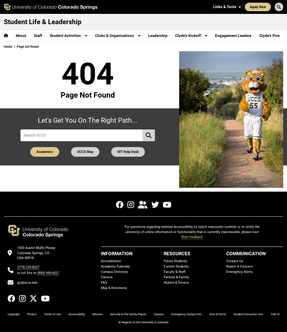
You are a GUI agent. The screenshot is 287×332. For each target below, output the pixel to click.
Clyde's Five (269, 35)
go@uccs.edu (27, 283)
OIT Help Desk (128, 152)
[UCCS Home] (50, 7)
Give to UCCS (217, 314)
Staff (38, 35)
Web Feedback (192, 237)
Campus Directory (114, 272)
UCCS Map (85, 152)
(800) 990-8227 (48, 273)
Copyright (14, 314)
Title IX (275, 314)
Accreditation (111, 261)
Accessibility (77, 314)
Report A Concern (239, 266)
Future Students (175, 261)
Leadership (157, 35)
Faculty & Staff (174, 272)
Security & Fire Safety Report (128, 314)
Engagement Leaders (233, 35)
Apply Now (258, 7)
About (21, 35)
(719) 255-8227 (28, 267)
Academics (44, 152)
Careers (107, 277)
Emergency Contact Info (186, 314)
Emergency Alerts (239, 272)
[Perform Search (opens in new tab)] (149, 135)
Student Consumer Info (248, 314)
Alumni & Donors (176, 283)
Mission (97, 314)
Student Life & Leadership (42, 22)
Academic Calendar (115, 266)
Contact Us (234, 261)
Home (8, 46)
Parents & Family (176, 277)
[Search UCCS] (279, 7)
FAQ (104, 283)
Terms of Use (52, 314)
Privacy (31, 314)
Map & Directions (114, 288)
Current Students (176, 266)
